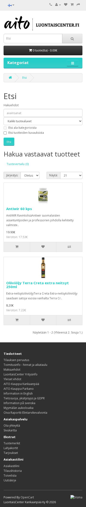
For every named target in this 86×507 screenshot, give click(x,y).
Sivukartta (10, 430)
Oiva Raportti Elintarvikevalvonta (25, 413)
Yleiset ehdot (12, 379)
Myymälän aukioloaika (18, 408)
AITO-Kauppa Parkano (19, 389)
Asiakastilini (11, 466)
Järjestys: (12, 175)
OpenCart (27, 497)
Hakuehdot (11, 105)
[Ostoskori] (72, 5)
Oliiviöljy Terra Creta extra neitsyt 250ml (37, 284)
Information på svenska (19, 403)
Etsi (24, 78)
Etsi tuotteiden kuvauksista (26, 133)
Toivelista (10, 476)
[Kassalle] (78, 5)
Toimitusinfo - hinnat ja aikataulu (25, 365)
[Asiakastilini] (58, 5)
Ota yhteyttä (12, 425)
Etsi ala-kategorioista (22, 128)
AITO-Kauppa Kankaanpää (21, 384)
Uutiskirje (10, 480)
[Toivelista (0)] (65, 5)
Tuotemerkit (12, 443)
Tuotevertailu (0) (18, 164)
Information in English (18, 393)
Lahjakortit (11, 448)
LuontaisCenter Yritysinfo (21, 374)
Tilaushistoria (13, 471)
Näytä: (53, 175)
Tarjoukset (11, 453)
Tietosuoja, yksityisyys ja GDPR (24, 398)
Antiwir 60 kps (19, 208)
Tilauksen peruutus (16, 360)
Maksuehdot (12, 370)
